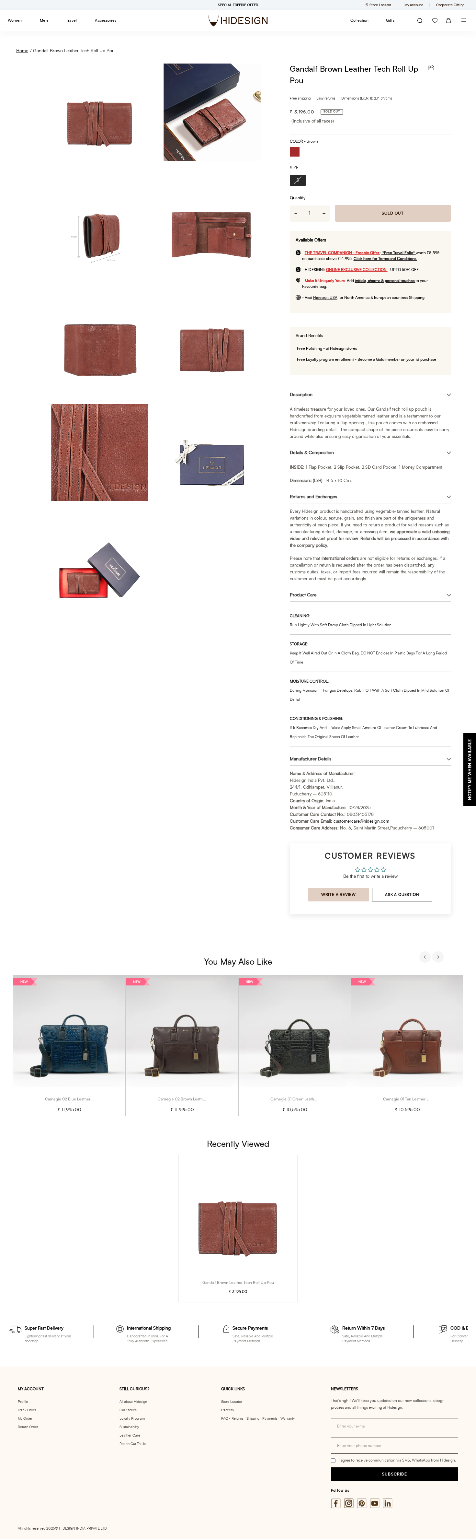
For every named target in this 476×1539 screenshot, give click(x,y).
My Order (25, 1418)
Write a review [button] (338, 895)
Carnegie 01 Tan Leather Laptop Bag (414, 1099)
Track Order (27, 1410)
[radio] (297, 152)
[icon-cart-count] (448, 20)
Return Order (28, 1427)
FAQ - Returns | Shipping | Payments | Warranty (258, 1418)
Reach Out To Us (132, 1444)
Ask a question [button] (402, 895)
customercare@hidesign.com (361, 821)
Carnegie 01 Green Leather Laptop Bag (304, 1099)
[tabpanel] (69, 1045)
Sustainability (129, 1427)
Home (22, 51)
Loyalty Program (132, 1418)
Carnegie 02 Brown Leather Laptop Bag (192, 1099)
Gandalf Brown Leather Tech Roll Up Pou (74, 51)
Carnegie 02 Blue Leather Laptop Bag (78, 1099)
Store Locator (231, 1402)
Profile (23, 1402)
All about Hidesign (133, 1402)
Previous (425, 957)
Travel (71, 20)
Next (438, 957)
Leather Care (129, 1435)
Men (44, 20)
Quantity (297, 198)
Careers (227, 1410)
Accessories (105, 20)
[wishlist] (434, 20)
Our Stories (128, 1410)
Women (15, 20)
